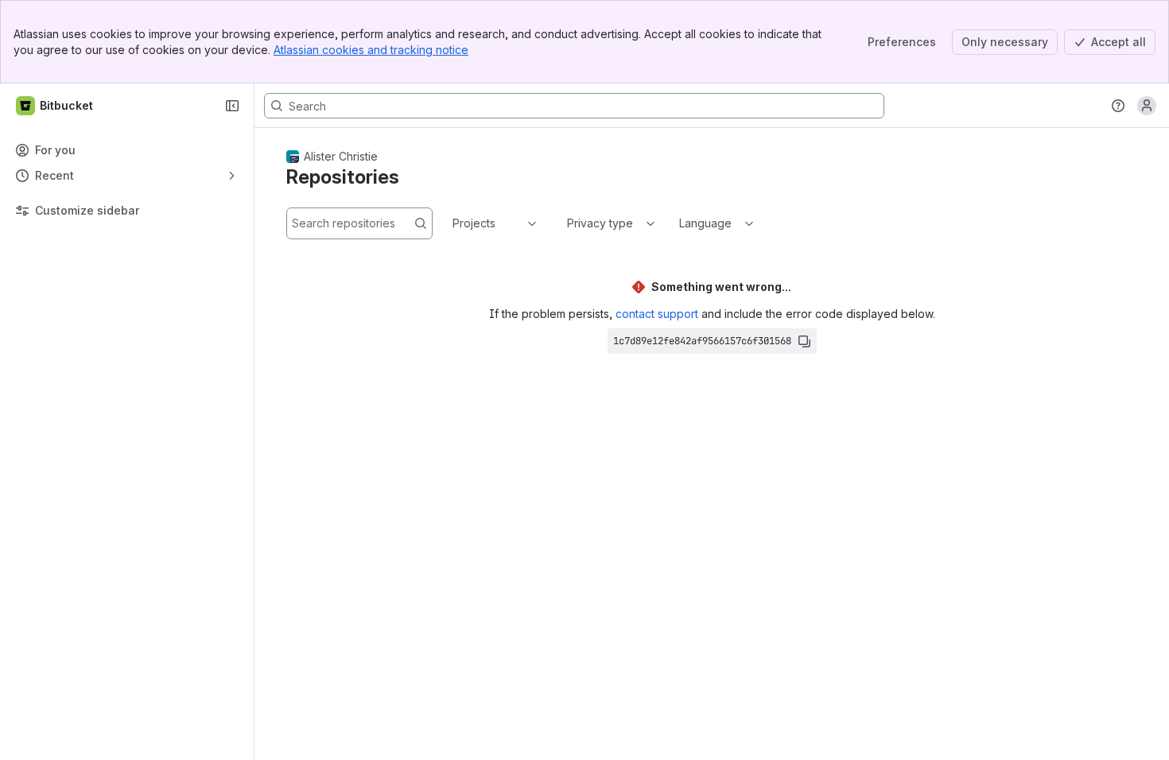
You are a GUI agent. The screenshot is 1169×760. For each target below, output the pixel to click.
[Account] (1146, 105)
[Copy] (804, 341)
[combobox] (454, 223)
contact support (657, 313)
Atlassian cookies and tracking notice (371, 49)
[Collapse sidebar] (232, 105)
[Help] (1118, 105)
